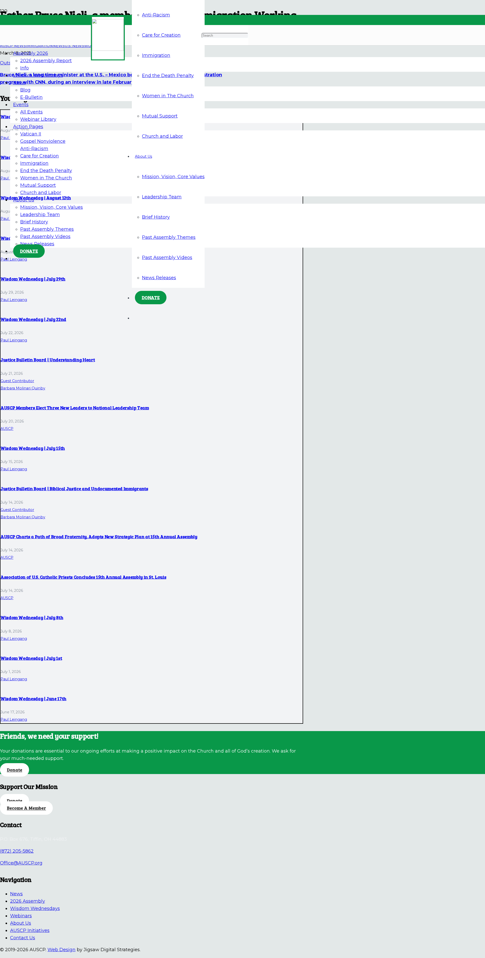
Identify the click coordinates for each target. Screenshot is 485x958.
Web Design (61, 949)
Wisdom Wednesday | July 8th (32, 617)
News (16, 894)
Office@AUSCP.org (21, 863)
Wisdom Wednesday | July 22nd (33, 319)
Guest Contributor (17, 381)
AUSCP (7, 428)
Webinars (21, 916)
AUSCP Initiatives (30, 930)
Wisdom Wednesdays (35, 908)
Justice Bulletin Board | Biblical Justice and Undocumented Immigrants (74, 488)
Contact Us (22, 938)
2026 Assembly (27, 901)
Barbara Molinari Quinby (23, 388)
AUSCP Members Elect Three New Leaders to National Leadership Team (75, 408)
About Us (20, 923)
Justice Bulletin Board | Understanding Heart (48, 360)
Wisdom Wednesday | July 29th (33, 279)
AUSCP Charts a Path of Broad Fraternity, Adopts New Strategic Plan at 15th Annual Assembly (99, 536)
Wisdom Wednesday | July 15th (33, 448)
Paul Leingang (14, 299)
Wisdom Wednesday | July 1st (31, 658)
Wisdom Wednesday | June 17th (33, 698)
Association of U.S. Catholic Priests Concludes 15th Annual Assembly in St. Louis (83, 577)
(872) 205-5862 (17, 851)
